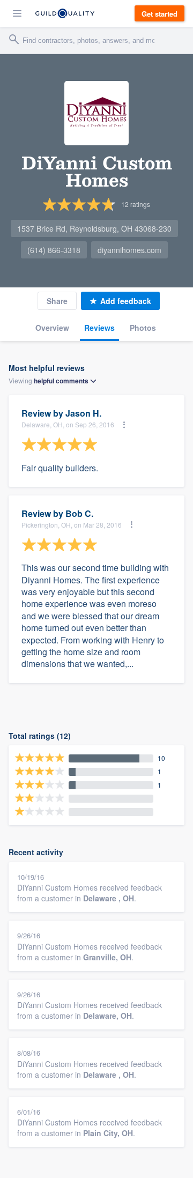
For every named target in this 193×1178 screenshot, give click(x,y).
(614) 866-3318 (53, 250)
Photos (143, 327)
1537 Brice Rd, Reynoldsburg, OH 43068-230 (94, 228)
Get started (159, 14)
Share (57, 300)
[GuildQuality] (64, 13)
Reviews (99, 327)
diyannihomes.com (129, 250)
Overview (52, 327)
